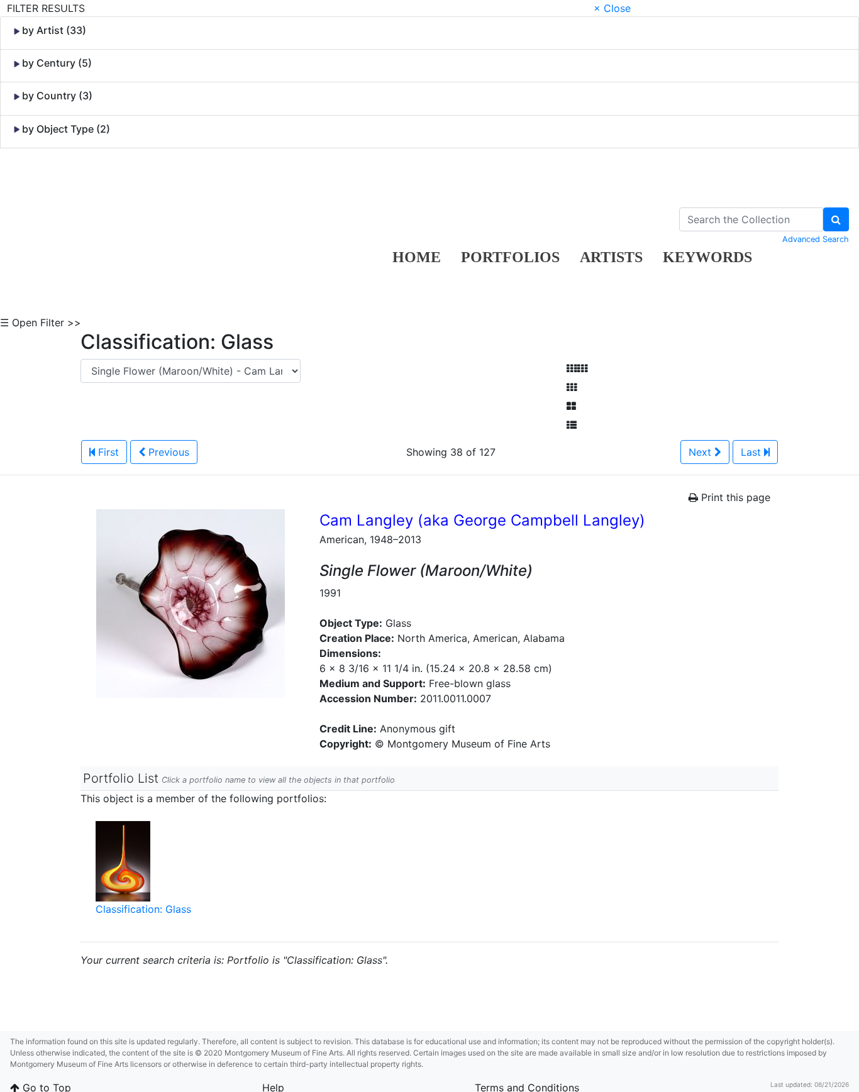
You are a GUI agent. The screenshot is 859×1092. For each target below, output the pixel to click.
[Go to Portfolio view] (571, 406)
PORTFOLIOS (510, 257)
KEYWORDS (707, 257)
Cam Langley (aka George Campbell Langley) (482, 520)
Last (752, 452)
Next (701, 452)
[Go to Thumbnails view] (571, 387)
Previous (167, 452)
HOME (416, 257)
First (107, 452)
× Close (612, 8)
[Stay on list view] (571, 425)
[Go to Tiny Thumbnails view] (577, 368)
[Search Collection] (836, 219)
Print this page (734, 497)
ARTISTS (611, 257)
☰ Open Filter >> (40, 322)
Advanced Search (815, 239)
